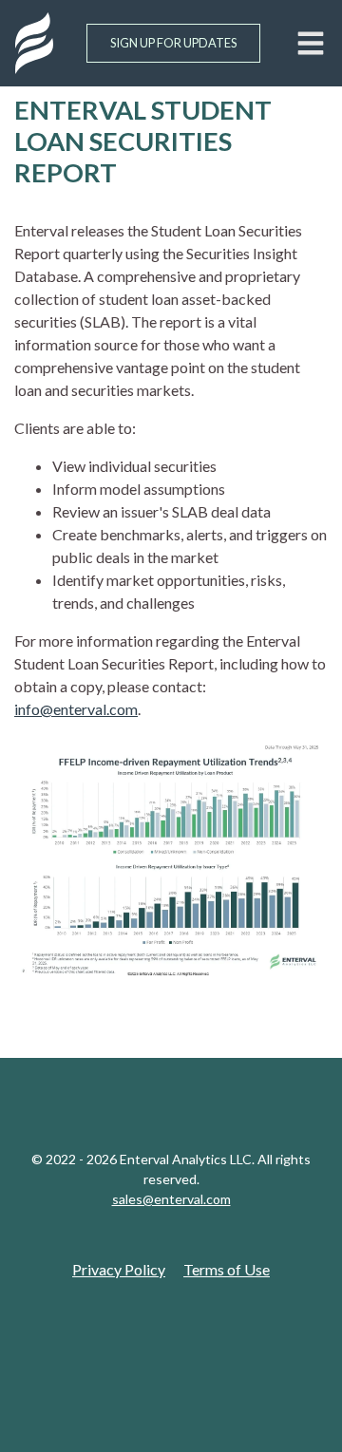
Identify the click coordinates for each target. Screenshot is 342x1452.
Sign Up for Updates (173, 42)
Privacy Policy (118, 1269)
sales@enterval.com (171, 1199)
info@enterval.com (76, 709)
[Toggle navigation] (310, 43)
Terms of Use (226, 1269)
